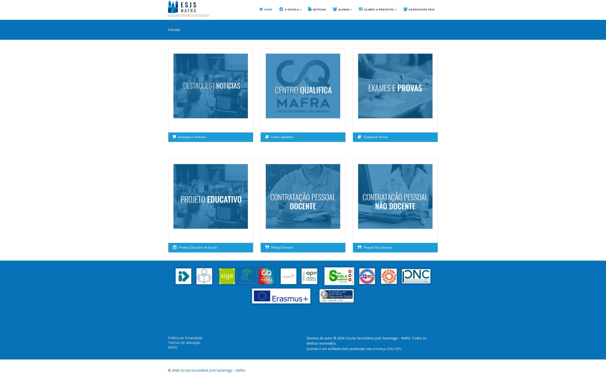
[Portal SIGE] (227, 276)
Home (268, 9)
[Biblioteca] (204, 276)
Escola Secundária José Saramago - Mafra (212, 370)
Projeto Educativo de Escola (198, 247)
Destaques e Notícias (191, 137)
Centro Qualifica (282, 137)
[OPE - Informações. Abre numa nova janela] (309, 276)
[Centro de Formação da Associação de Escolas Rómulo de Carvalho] (288, 276)
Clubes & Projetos (379, 9)
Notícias (319, 9)
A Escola (292, 9)
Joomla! (312, 348)
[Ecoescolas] (246, 276)
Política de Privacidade (185, 338)
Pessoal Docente (282, 247)
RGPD (172, 347)
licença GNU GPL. (388, 348)
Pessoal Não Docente (378, 247)
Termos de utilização (184, 342)
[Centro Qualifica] (266, 276)
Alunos (344, 9)
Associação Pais (422, 9)
